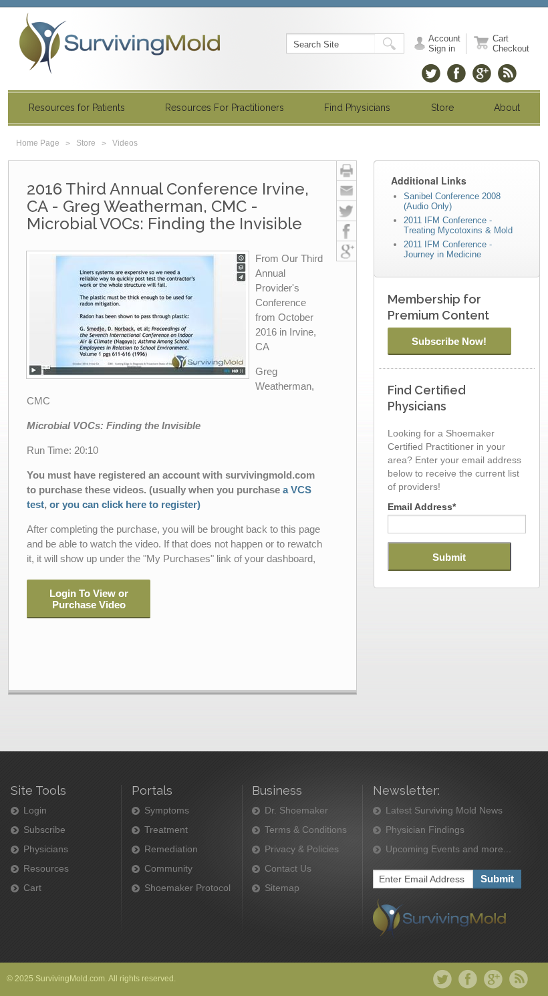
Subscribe (44, 830)
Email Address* (422, 506)
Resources (46, 869)
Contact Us (288, 869)
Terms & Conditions (306, 830)
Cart (32, 888)
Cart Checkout (511, 43)
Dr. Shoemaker (296, 810)
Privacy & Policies (302, 849)
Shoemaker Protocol (187, 888)
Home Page (37, 143)
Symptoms (166, 810)
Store (86, 143)
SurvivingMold (119, 43)
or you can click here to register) (124, 504)
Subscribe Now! (449, 341)
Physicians (45, 849)
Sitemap (282, 888)
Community (168, 869)
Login (35, 810)
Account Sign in (444, 43)
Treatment (166, 830)
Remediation (171, 849)
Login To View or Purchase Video (88, 599)
